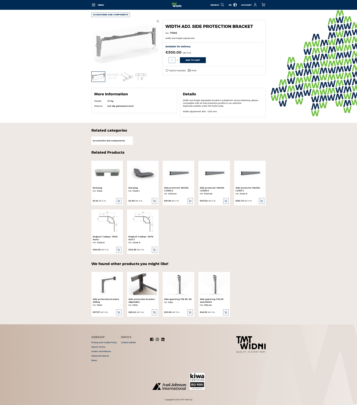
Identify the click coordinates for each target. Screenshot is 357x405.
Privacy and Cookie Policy (104, 342)
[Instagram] (157, 340)
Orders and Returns (101, 351)
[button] (96, 45)
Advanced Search (100, 356)
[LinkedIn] (163, 340)
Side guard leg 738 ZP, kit (178, 299)
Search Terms (98, 347)
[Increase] (177, 60)
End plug (97, 188)
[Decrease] (166, 60)
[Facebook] (152, 340)
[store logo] (176, 5)
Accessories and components (110, 14)
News (94, 360)
